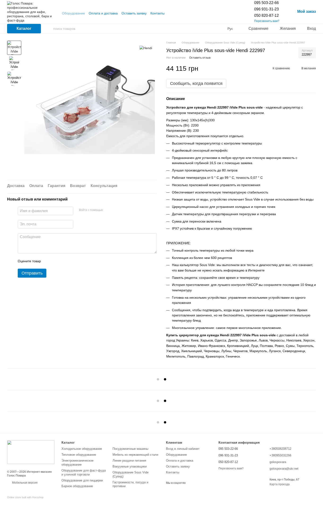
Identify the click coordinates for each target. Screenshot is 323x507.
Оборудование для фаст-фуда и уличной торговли (83, 472)
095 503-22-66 (266, 3)
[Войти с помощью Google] (115, 210)
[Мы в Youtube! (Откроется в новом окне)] (171, 13)
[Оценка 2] (56, 261)
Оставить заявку (134, 13)
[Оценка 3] (64, 261)
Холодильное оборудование (81, 448)
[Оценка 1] (48, 261)
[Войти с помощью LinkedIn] (123, 210)
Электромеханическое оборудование (77, 462)
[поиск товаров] (49, 28)
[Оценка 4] (71, 261)
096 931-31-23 (266, 9)
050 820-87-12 (266, 15)
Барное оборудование (77, 486)
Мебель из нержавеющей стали (135, 454)
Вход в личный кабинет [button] (183, 448)
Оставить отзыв (199, 57)
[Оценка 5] (79, 261)
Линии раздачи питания (129, 460)
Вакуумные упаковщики (130, 466)
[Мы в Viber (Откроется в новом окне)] (177, 13)
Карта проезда (280, 484)
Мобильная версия (24, 482)
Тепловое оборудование (78, 454)
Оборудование (73, 13)
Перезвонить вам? (266, 21)
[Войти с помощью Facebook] (108, 210)
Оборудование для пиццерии (82, 480)
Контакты (157, 13)
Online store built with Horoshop (25, 497)
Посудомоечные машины (130, 448)
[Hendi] (145, 47)
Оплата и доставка (103, 13)
